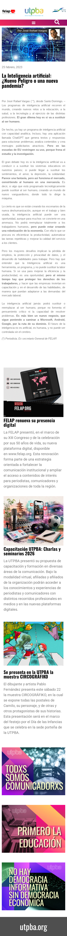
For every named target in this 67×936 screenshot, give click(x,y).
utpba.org (33, 926)
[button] (33, 23)
